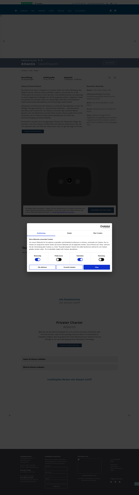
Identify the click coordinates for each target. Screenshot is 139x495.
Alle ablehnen (42, 267)
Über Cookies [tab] (97, 233)
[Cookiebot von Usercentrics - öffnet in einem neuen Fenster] (101, 226)
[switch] (59, 259)
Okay (96, 267)
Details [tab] (69, 233)
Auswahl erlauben (69, 267)
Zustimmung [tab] (41, 233)
